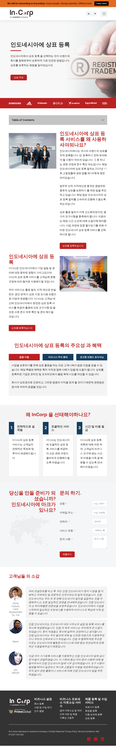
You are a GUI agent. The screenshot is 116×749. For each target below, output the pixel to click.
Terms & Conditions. (86, 731)
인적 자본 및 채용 (68, 714)
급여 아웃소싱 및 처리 (71, 710)
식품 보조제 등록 (93, 714)
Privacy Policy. (71, 731)
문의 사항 (65, 539)
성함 (62, 503)
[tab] (24, 357)
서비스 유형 (66, 530)
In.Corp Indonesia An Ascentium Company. (29, 731)
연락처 (63, 521)
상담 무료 (18, 77)
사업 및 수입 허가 (43, 707)
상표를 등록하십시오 (73, 245)
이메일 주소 (66, 512)
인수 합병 (39, 711)
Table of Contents (23, 119)
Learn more (101, 3)
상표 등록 (90, 718)
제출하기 (67, 554)
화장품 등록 (91, 710)
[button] (91, 13)
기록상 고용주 (67, 718)
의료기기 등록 (92, 707)
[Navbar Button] (103, 13)
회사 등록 (39, 703)
